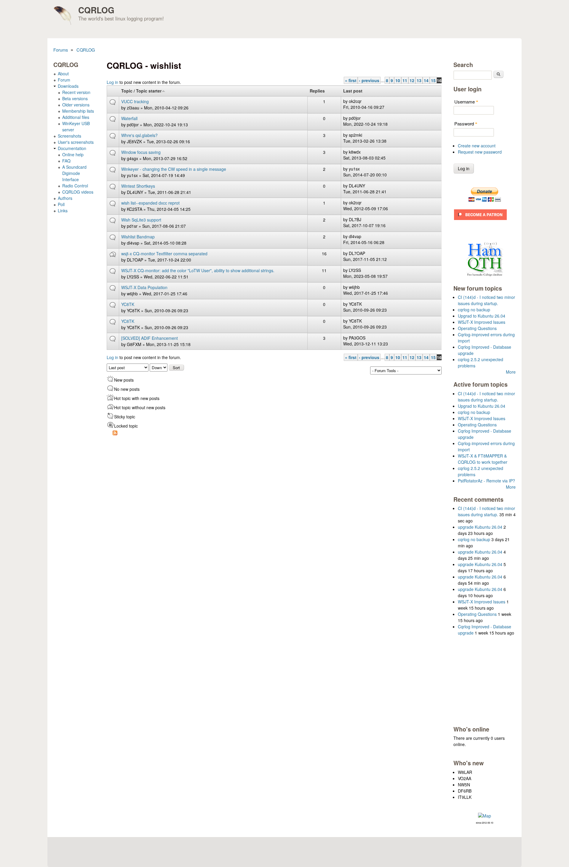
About (63, 73)
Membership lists (78, 111)
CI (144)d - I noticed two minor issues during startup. (486, 300)
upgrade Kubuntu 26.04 (480, 527)
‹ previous (369, 80)
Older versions (75, 105)
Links (63, 210)
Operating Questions (477, 328)
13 (419, 80)
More (511, 372)
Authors (65, 198)
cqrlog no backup (474, 310)
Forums (60, 50)
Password (465, 123)
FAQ (66, 161)
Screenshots (69, 136)
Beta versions (75, 98)
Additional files (75, 117)
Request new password (480, 152)
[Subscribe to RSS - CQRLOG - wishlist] (115, 433)
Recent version (76, 92)
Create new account (477, 146)
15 (433, 80)
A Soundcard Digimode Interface (74, 173)
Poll (61, 204)
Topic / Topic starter (141, 91)
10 (397, 80)
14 (426, 80)
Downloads (68, 86)
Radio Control (75, 186)
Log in (112, 82)
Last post (352, 91)
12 (412, 80)
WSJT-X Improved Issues (481, 322)
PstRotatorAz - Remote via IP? (486, 481)
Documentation (72, 148)
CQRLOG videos (77, 192)
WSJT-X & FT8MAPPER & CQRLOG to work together (482, 459)
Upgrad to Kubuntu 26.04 (481, 316)
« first (351, 80)
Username (466, 101)
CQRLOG (96, 10)
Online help (73, 154)
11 (404, 80)
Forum (64, 80)
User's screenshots (76, 142)
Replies (317, 91)
